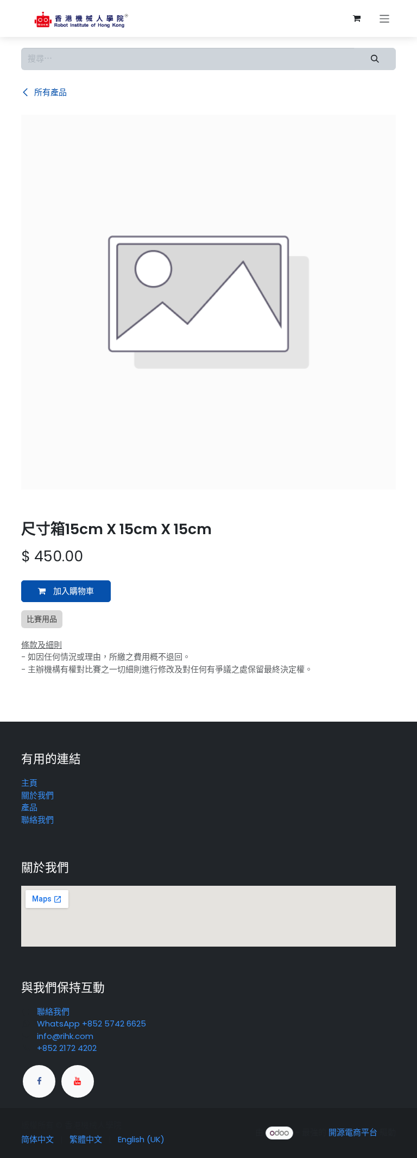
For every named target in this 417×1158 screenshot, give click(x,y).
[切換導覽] (384, 18)
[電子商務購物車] (357, 18)
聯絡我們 (37, 819)
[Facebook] (39, 1081)
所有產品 (49, 92)
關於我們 (37, 795)
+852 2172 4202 (67, 1048)
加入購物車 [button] (72, 591)
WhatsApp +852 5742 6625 (91, 1023)
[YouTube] (77, 1081)
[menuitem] (37, 1140)
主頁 (29, 782)
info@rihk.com (65, 1036)
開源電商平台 (352, 1132)
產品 (29, 807)
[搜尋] (375, 59)
